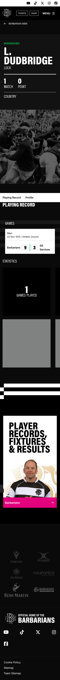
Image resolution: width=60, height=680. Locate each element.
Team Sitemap (12, 673)
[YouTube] (28, 3)
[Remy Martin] (16, 590)
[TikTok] (35, 3)
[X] (42, 3)
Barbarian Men (18, 23)
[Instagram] (49, 3)
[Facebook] (56, 3)
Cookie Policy (12, 662)
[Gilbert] (44, 557)
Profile (29, 197)
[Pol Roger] (16, 573)
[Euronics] (44, 573)
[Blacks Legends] (44, 589)
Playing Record (12, 197)
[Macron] (16, 557)
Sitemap (9, 667)
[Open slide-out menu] (48, 13)
